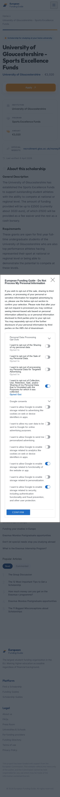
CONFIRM (18, 512)
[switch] (47, 346)
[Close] (54, 281)
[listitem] (30, 338)
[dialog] (30, 398)
